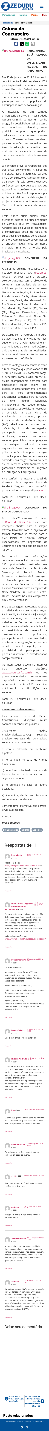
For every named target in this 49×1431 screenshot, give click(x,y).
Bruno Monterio (10, 830)
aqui (40, 490)
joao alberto (16, 855)
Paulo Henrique (18, 1144)
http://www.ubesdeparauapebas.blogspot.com (25, 939)
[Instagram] (27, 1427)
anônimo (15, 1207)
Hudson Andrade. (19, 1059)
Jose (13, 1176)
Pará (44, 15)
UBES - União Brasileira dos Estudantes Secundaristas (19, 906)
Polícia (34, 15)
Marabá (23, 15)
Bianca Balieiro (18, 1030)
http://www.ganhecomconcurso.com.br (22, 865)
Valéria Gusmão (18, 1238)
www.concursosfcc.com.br (17, 672)
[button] (16, 44)
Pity (13, 1110)
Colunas (25, 830)
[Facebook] (21, 1427)
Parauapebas (8, 15)
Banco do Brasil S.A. (18, 522)
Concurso (37, 830)
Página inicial (7, 23)
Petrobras (40, 272)
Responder (8, 891)
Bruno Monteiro (18, 960)
